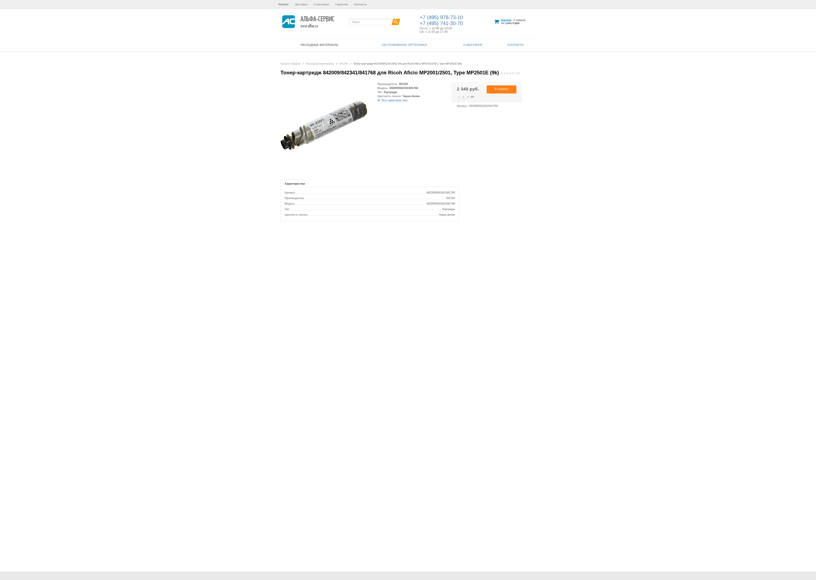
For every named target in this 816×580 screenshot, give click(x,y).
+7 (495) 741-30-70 (441, 23)
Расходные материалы (319, 45)
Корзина (506, 20)
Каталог (283, 4)
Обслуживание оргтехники (404, 45)
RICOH (344, 63)
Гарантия (341, 4)
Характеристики (295, 183)
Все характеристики (394, 100)
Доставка (301, 4)
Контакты (360, 4)
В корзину (501, 89)
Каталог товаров (290, 63)
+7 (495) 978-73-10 (441, 17)
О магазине (321, 4)
